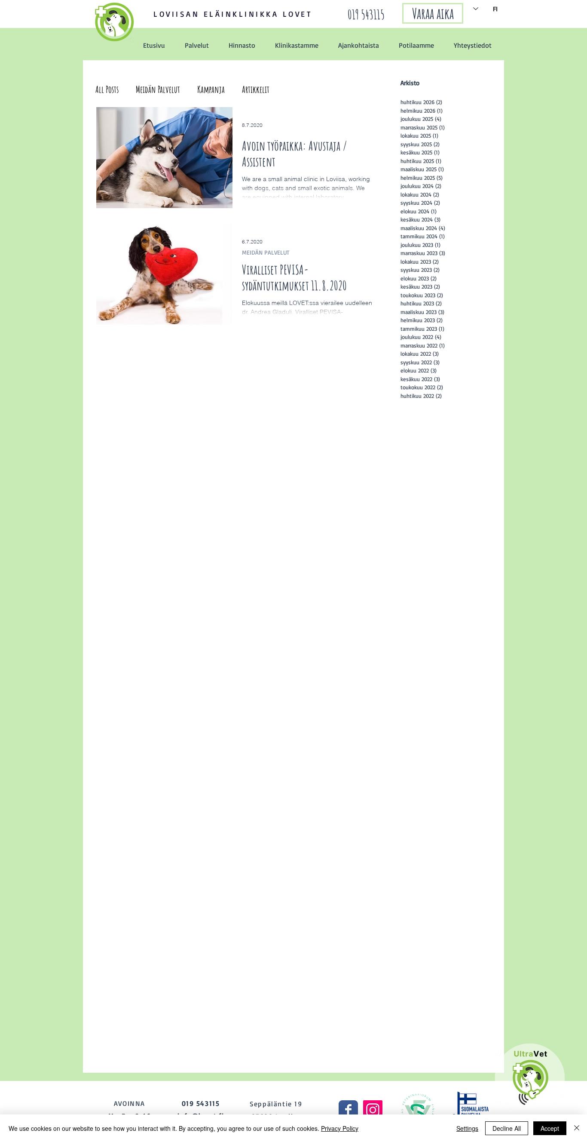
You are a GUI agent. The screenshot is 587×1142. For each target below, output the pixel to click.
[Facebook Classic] (348, 1110)
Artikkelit (255, 89)
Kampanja (211, 89)
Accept (550, 1128)
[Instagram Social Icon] (372, 1110)
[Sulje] (577, 1128)
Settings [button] (467, 1128)
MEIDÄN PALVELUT (266, 252)
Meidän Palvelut (158, 89)
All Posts (107, 89)
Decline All (506, 1128)
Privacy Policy (339, 1128)
